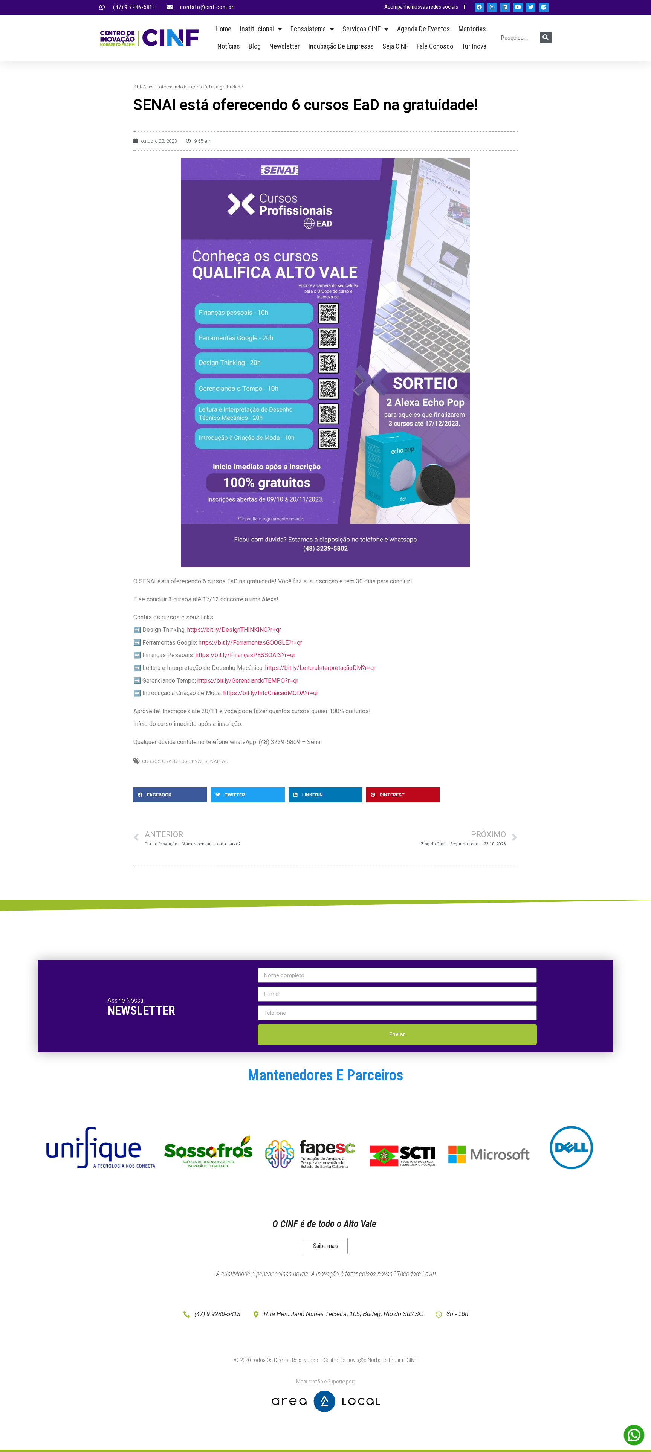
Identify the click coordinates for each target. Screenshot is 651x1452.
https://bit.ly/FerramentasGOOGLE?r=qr (250, 642)
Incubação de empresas (341, 46)
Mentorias (472, 29)
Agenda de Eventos (423, 29)
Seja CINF (395, 46)
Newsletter (284, 46)
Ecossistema (308, 29)
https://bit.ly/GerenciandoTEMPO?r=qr (247, 680)
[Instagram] (492, 7)
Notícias (228, 46)
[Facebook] (479, 7)
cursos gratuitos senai (172, 761)
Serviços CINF (361, 29)
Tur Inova (474, 46)
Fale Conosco (435, 46)
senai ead (217, 761)
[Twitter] (530, 7)
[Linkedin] (505, 7)
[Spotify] (543, 7)
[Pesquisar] (546, 37)
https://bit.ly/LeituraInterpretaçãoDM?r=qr (320, 667)
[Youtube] (518, 7)
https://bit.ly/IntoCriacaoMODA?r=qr (270, 693)
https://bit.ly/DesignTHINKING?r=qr (234, 629)
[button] (170, 794)
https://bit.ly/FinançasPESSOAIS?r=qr (245, 655)
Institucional (257, 29)
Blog (255, 46)
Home (223, 29)
